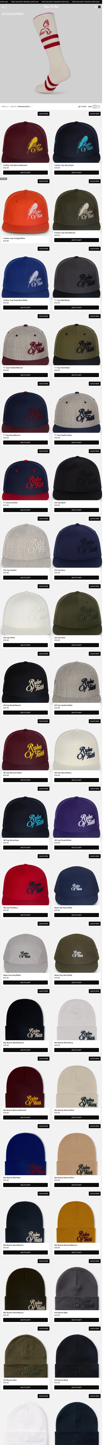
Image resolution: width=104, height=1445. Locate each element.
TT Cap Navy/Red (10, 503)
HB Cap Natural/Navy (62, 773)
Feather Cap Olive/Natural (64, 233)
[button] (3, 7)
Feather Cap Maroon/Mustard (15, 165)
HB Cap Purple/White (62, 840)
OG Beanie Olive (10, 1380)
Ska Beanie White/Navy (63, 1043)
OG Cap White (9, 638)
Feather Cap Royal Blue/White (15, 300)
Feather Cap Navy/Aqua (64, 165)
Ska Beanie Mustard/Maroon (65, 1245)
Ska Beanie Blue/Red (11, 1178)
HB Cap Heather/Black (63, 705)
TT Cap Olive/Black (62, 368)
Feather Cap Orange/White (14, 238)
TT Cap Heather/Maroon (13, 368)
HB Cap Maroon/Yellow (12, 773)
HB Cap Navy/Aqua (11, 840)
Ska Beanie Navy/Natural (13, 1245)
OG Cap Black (60, 503)
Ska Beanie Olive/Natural (13, 1313)
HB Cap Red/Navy (10, 908)
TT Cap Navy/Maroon (11, 435)
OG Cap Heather (10, 570)
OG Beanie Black (61, 1380)
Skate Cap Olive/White (63, 975)
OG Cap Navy (59, 570)
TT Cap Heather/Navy (63, 435)
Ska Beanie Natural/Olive (64, 1110)
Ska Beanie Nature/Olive (64, 1178)
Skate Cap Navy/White (63, 908)
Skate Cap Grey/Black (12, 975)
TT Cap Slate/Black (62, 300)
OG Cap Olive (59, 638)
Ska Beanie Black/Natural (13, 1043)
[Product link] (25, 144)
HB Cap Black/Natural (12, 705)
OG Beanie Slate (61, 1313)
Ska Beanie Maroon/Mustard (14, 1110)
